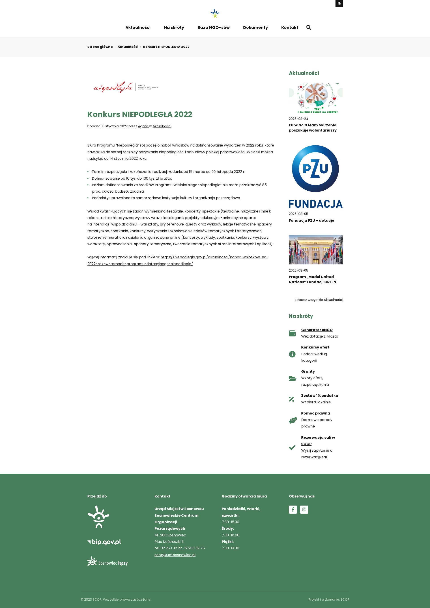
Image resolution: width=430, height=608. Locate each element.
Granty (308, 371)
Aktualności (137, 27)
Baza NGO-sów (214, 27)
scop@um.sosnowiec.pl (175, 554)
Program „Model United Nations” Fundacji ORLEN (312, 280)
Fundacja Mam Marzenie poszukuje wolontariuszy (313, 128)
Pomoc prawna (315, 413)
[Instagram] (304, 510)
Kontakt (289, 27)
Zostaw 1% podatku (319, 395)
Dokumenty (255, 27)
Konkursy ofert (315, 347)
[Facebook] (293, 510)
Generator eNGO (317, 329)
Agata (143, 126)
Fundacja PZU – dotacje (311, 220)
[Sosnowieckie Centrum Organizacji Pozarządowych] (215, 13)
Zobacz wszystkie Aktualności (319, 300)
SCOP (345, 599)
